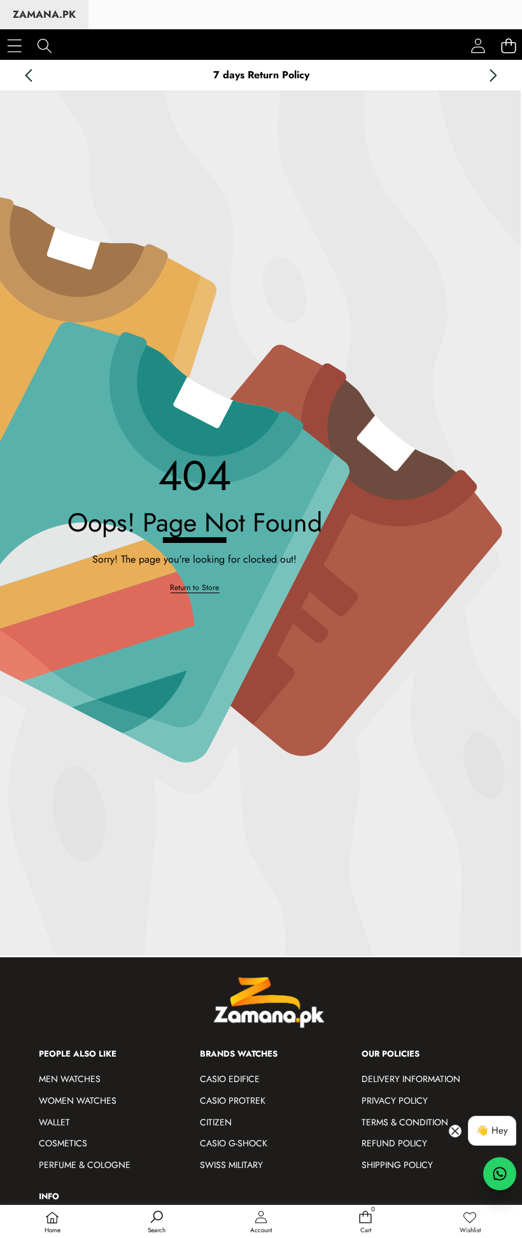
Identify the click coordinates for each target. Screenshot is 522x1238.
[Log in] (478, 45)
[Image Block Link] (275, 1007)
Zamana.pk (44, 14)
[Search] (44, 45)
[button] (28, 75)
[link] (470, 1223)
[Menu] (14, 45)
